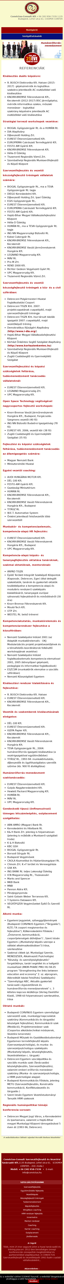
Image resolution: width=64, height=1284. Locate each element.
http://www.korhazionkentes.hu (29, 345)
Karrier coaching (32, 1229)
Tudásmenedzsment (32, 1202)
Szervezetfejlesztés (32, 1187)
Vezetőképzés (32, 1194)
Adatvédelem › (32, 1269)
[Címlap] (31, 8)
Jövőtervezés (32, 1236)
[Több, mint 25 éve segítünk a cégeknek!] (32, 59)
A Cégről (32, 1243)
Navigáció (32, 30)
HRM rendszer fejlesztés (32, 1214)
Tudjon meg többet (47, 1279)
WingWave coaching (32, 1210)
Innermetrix (32, 1217)
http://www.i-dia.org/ (22, 331)
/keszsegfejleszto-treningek (31, 50)
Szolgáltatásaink (32, 36)
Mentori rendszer (32, 1221)
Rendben (33, 1281)
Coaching (32, 1225)
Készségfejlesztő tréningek (32, 1198)
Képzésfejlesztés (32, 1206)
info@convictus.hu (32, 1172)
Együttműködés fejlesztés (32, 1191)
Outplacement (32, 1233)
